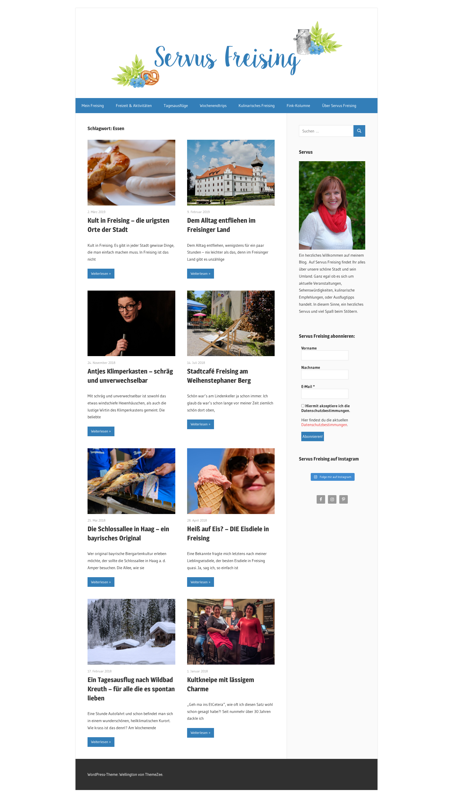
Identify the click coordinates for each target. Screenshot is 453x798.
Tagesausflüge (176, 105)
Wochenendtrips (213, 105)
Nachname (310, 367)
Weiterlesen (99, 273)
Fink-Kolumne (298, 105)
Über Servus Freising (339, 105)
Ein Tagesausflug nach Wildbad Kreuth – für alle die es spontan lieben (131, 689)
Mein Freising (93, 105)
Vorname (309, 348)
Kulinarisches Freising (257, 105)
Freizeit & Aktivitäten (134, 105)
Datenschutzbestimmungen (324, 424)
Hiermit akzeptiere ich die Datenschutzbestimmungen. (325, 408)
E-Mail (308, 386)
